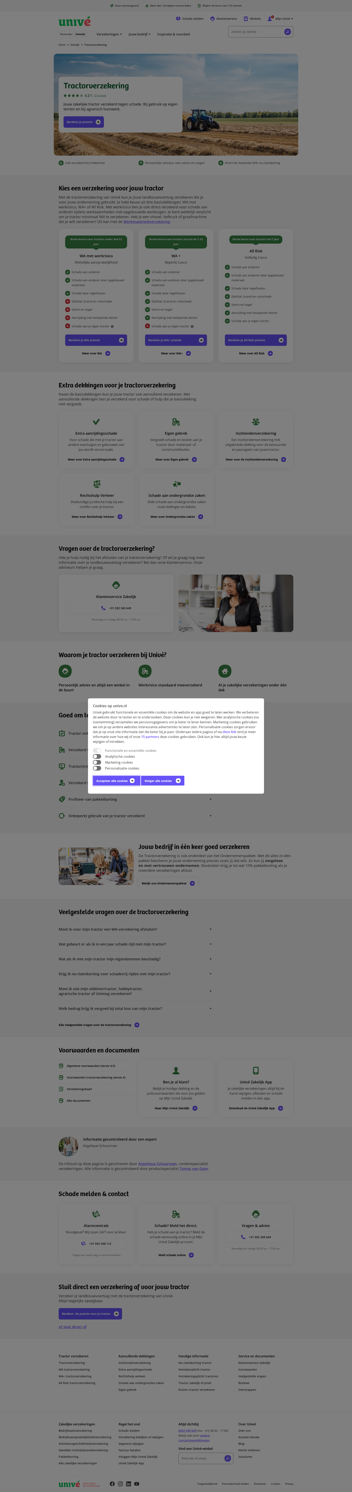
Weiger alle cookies (158, 781)
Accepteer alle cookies (112, 781)
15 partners (150, 736)
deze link (229, 731)
